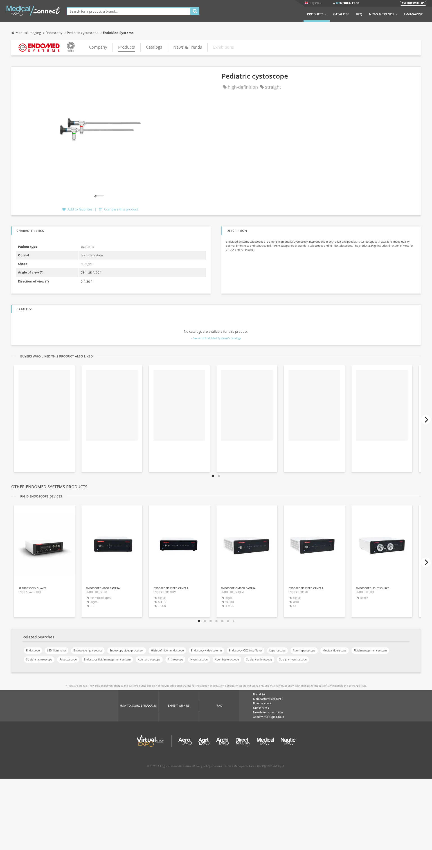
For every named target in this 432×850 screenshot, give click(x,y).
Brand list (259, 694)
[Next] (426, 420)
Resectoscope (68, 659)
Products (315, 14)
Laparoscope (277, 650)
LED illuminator (56, 650)
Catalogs (341, 14)
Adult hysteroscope (227, 659)
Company (98, 47)
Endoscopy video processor (127, 650)
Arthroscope (175, 659)
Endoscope (33, 650)
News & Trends (381, 14)
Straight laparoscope (39, 659)
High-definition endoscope (167, 650)
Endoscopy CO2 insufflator (245, 650)
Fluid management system (370, 650)
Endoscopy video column (206, 650)
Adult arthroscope (149, 659)
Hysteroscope (199, 659)
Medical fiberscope (334, 650)
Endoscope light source (87, 650)
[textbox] (129, 11)
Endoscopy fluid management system (107, 659)
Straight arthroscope (259, 659)
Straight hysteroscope (293, 659)
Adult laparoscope (304, 650)
